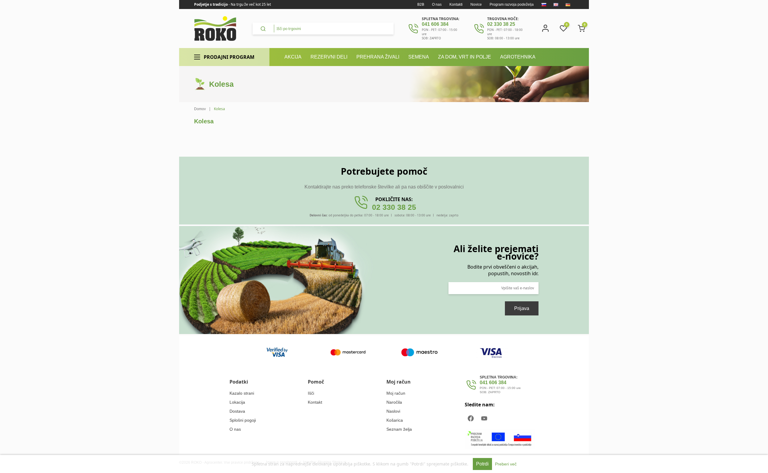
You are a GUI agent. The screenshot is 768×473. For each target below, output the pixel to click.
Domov (200, 109)
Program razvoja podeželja (512, 4)
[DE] (568, 4)
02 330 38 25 (501, 24)
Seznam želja (399, 429)
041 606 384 (435, 24)
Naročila (394, 402)
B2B (420, 4)
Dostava (237, 411)
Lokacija (237, 402)
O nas (437, 4)
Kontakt (315, 402)
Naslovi (393, 411)
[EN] (556, 4)
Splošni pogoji (243, 420)
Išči (311, 393)
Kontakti (456, 4)
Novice (476, 4)
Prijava (521, 308)
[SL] (544, 4)
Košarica (394, 420)
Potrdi (482, 463)
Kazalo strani (242, 393)
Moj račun (395, 393)
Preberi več (506, 464)
